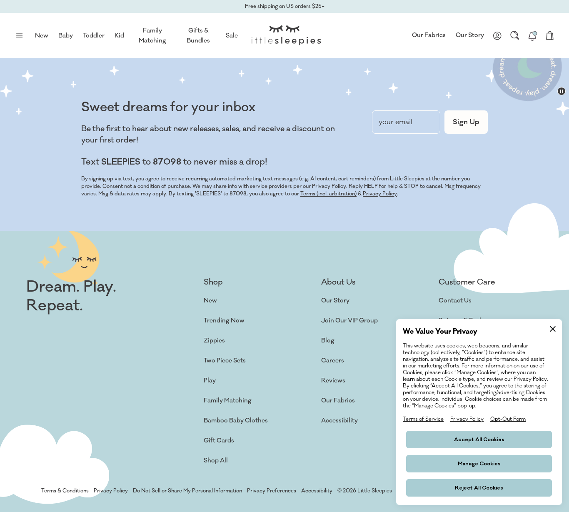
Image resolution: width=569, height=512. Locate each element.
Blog (327, 341)
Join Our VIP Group (349, 321)
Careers (332, 361)
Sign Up (466, 122)
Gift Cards (219, 441)
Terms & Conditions (65, 490)
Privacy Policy (380, 193)
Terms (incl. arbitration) (328, 193)
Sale (232, 36)
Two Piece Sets (225, 361)
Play (210, 381)
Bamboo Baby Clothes (236, 421)
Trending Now (224, 321)
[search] (515, 35)
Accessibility (339, 421)
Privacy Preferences (271, 490)
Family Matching (228, 401)
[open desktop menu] (19, 35)
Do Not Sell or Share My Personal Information (187, 490)
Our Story (470, 35)
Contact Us (455, 301)
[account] (497, 35)
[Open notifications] (532, 35)
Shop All (216, 461)
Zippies (214, 341)
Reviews (333, 381)
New (210, 301)
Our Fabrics (429, 35)
